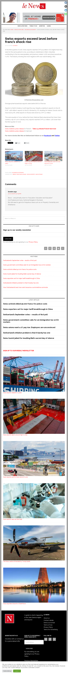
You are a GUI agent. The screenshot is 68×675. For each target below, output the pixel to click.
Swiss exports (31, 174)
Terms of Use (48, 625)
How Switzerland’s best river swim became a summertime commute (25, 287)
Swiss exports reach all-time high (12, 519)
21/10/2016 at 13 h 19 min (14, 193)
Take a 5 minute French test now (44, 129)
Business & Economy (18, 172)
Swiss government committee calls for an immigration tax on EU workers (27, 265)
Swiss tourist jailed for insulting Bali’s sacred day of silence (22, 274)
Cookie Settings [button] (7, 671)
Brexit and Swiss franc (19, 174)
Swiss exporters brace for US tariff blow (14, 603)
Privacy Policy (33, 242)
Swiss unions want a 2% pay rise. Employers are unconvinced (29, 327)
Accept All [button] (17, 671)
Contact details (49, 620)
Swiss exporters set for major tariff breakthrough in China (21, 278)
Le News (34, 7)
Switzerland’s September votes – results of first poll (25, 314)
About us (47, 618)
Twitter (57, 135)
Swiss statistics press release (14, 129)
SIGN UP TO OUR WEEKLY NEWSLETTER (18, 351)
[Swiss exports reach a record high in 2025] (34, 156)
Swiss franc (39, 174)
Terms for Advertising (51, 629)
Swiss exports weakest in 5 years (12, 392)
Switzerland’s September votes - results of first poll (19, 260)
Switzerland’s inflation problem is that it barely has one (21, 283)
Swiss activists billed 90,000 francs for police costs (20, 269)
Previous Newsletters (31, 660)
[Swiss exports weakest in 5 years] (14, 156)
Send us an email (49, 622)
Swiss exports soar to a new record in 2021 (15, 477)
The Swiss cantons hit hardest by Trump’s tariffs (16, 561)
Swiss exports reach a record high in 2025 (15, 435)
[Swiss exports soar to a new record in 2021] (53, 156)
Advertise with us (10, 639)
